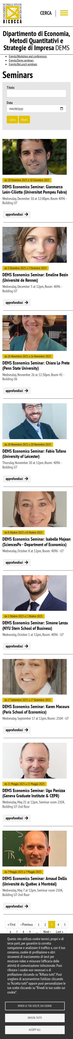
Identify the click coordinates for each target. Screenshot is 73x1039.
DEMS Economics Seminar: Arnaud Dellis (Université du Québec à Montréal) (34, 881)
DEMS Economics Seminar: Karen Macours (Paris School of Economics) (35, 709)
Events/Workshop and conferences (28, 56)
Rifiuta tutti (35, 1018)
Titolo (10, 87)
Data (10, 103)
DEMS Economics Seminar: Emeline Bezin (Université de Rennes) (35, 277)
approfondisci (14, 214)
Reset (24, 120)
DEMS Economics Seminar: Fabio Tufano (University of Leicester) (34, 453)
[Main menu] (64, 13)
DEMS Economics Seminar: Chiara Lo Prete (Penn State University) (36, 365)
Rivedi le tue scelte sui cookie (35, 1006)
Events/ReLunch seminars (23, 64)
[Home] (12, 13)
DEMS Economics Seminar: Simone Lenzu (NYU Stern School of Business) (35, 625)
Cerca (12, 120)
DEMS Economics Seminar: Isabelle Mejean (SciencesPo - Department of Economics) (36, 541)
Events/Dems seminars (21, 60)
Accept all (35, 1030)
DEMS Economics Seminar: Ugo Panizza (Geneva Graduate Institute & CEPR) (33, 793)
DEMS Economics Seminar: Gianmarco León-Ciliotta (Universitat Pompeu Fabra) (34, 189)
